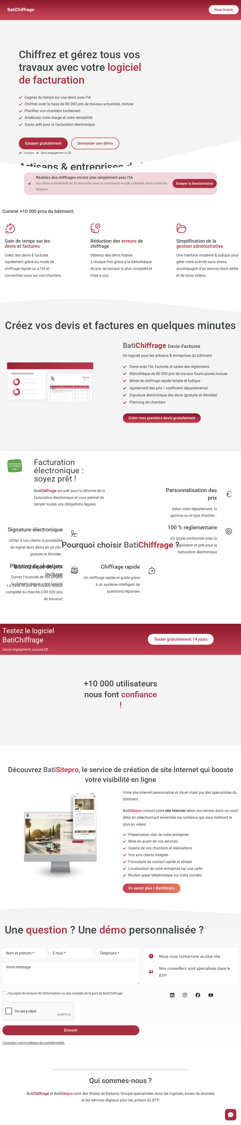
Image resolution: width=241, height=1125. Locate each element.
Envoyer (71, 1030)
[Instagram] (185, 995)
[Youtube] (210, 995)
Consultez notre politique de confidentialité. (33, 1043)
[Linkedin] (172, 995)
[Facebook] (197, 995)
